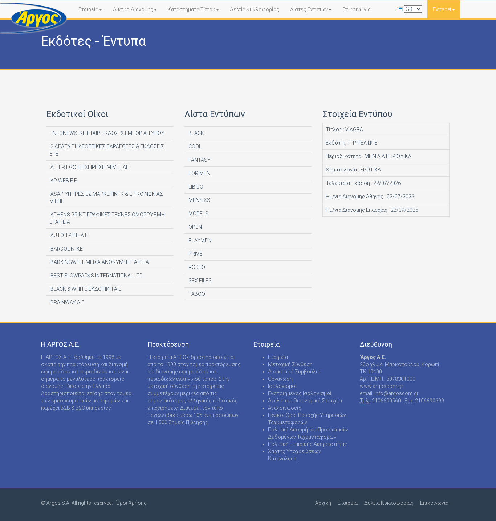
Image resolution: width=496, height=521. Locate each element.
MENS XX (198, 200)
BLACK (195, 133)
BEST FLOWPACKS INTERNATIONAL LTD (96, 275)
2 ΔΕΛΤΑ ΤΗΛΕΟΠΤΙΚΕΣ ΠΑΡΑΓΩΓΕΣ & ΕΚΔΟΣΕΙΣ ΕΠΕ (106, 150)
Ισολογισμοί (282, 386)
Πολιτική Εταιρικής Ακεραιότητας (307, 444)
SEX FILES (199, 281)
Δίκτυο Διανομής (133, 9)
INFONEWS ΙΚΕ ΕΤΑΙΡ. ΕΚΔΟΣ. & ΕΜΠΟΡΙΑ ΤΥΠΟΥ (106, 133)
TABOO (196, 294)
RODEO (196, 267)
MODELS (197, 213)
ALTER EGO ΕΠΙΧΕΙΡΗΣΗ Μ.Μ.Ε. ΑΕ (89, 167)
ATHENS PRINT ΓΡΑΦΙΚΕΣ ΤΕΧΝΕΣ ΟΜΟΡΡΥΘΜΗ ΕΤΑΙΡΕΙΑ (107, 218)
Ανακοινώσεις (284, 408)
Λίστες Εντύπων (309, 9)
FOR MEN (198, 173)
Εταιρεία (88, 9)
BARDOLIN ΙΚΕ (66, 249)
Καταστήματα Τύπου (191, 9)
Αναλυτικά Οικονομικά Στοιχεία (305, 401)
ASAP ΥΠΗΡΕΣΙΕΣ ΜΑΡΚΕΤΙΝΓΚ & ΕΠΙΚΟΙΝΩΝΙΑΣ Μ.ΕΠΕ (106, 197)
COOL (194, 146)
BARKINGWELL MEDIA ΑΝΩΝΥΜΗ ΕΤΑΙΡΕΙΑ (99, 262)
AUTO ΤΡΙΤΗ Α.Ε (68, 235)
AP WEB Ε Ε (63, 180)
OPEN (194, 227)
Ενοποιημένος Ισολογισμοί (300, 393)
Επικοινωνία (356, 9)
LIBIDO (195, 187)
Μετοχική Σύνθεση (290, 364)
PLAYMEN (199, 240)
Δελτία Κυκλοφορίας (254, 9)
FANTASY (199, 160)
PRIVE (194, 254)
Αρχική (323, 503)
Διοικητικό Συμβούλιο (294, 372)
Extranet (442, 9)
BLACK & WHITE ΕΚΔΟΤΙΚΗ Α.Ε (85, 289)
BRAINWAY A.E (66, 302)
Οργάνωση (280, 379)
